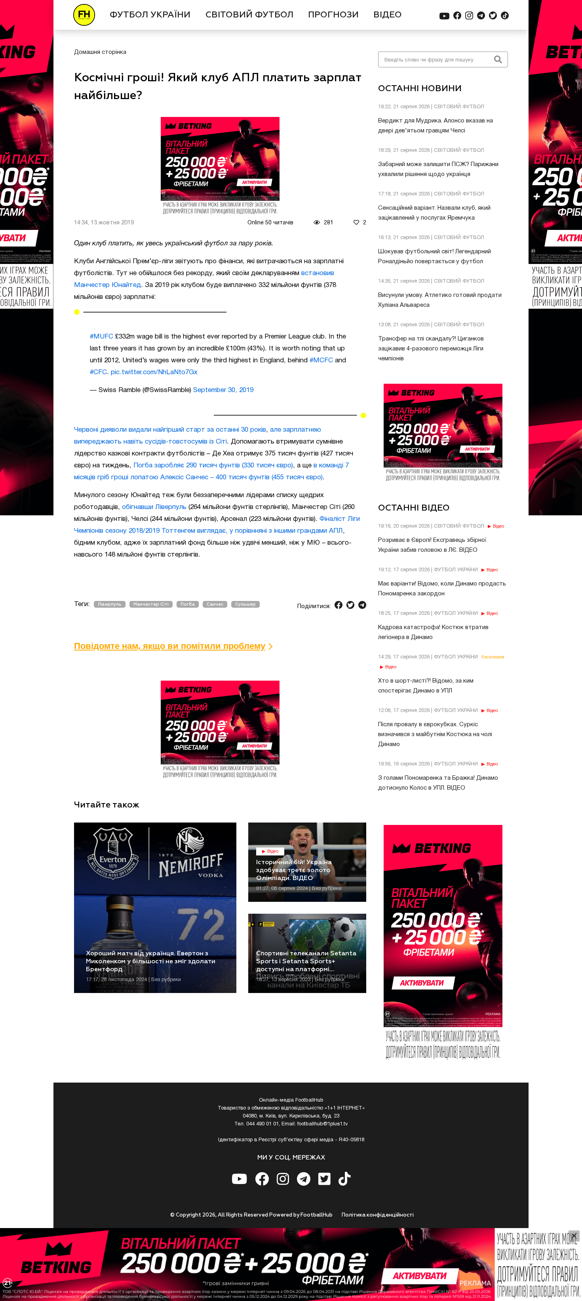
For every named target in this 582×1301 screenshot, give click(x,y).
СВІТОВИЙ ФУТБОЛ (249, 15)
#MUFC (101, 337)
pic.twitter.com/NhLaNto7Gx (154, 372)
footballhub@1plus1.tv (322, 1124)
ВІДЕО (387, 15)
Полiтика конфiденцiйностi (378, 1215)
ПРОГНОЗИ (333, 15)
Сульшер (245, 604)
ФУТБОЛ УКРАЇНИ (150, 15)
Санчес (215, 604)
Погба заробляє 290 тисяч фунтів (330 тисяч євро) (213, 466)
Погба (188, 604)
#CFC (98, 372)
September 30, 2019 (223, 390)
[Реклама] (291, 1264)
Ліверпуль (110, 604)
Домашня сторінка (100, 52)
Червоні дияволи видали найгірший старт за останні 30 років (170, 430)
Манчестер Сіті (151, 604)
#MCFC (321, 361)
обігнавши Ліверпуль (154, 507)
